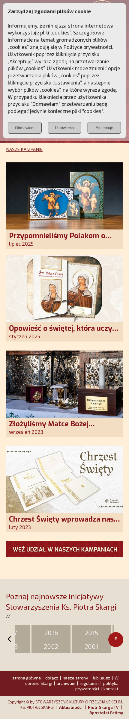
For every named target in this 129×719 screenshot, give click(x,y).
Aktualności (70, 707)
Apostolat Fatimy (106, 712)
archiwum (66, 683)
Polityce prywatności (88, 47)
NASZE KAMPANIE (24, 149)
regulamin (89, 683)
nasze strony (75, 677)
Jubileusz (101, 677)
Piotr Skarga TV (103, 707)
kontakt (111, 688)
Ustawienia (64, 128)
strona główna (26, 677)
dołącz (51, 677)
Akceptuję (104, 128)
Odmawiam (24, 128)
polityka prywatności (96, 686)
